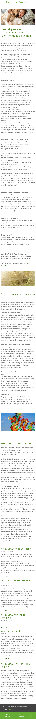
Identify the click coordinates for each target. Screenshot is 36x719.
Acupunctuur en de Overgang (16, 549)
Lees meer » (5, 576)
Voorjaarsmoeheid (10, 631)
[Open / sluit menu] (34, 2)
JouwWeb (10, 709)
